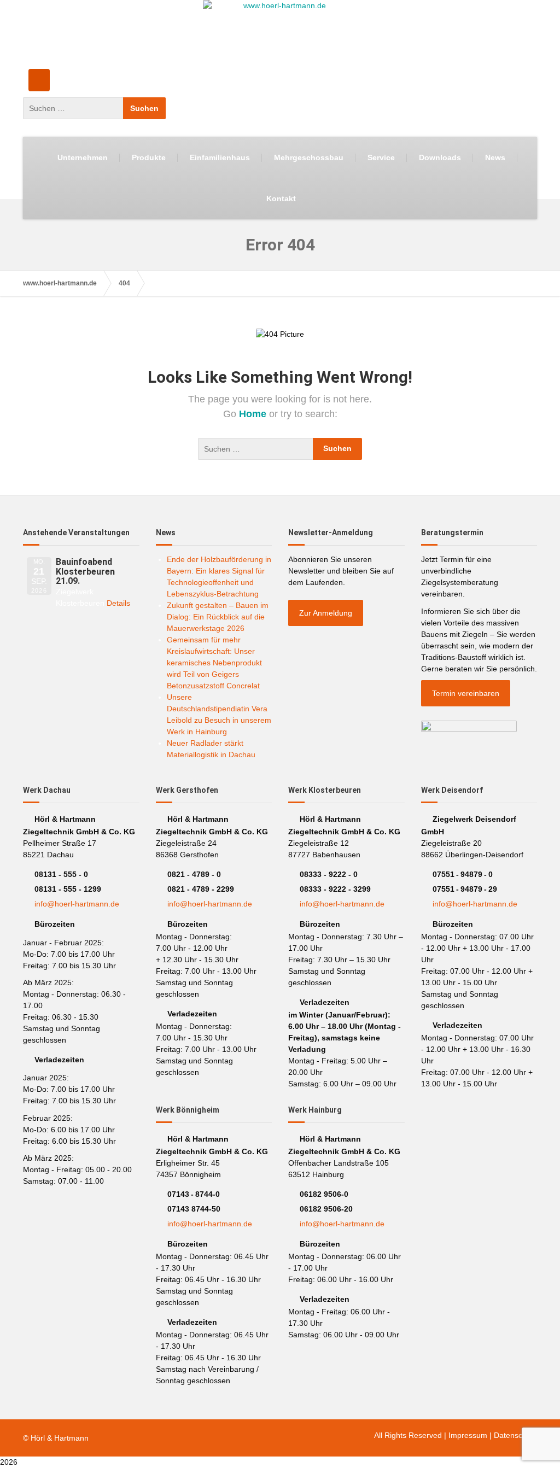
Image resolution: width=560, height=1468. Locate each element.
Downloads (440, 157)
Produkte (149, 157)
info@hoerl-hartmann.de (76, 903)
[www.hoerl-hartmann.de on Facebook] (39, 80)
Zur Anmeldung (325, 613)
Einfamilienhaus (220, 157)
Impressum (467, 1435)
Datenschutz (515, 1435)
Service (381, 157)
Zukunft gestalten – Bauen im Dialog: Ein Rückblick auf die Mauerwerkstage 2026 (218, 617)
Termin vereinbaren (465, 693)
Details (118, 603)
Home (254, 413)
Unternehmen (82, 157)
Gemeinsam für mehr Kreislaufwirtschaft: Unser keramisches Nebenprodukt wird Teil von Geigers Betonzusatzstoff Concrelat (214, 662)
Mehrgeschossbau (308, 157)
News (495, 157)
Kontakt (281, 198)
